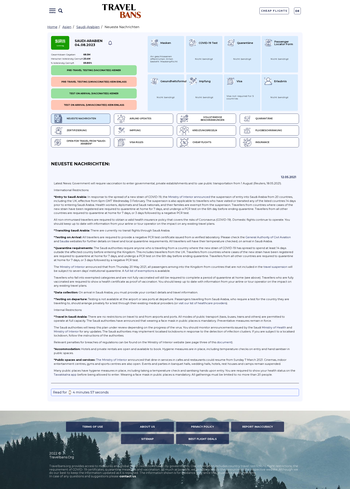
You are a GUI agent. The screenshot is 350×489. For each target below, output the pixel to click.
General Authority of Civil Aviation (268, 237)
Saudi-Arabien (88, 27)
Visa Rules (136, 142)
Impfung (135, 130)
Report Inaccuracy (257, 426)
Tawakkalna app (65, 374)
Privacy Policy (202, 426)
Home (52, 27)
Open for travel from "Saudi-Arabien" (86, 142)
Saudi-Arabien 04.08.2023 (88, 43)
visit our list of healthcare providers (202, 303)
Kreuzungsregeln (204, 130)
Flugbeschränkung (268, 130)
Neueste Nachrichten (81, 118)
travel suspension (275, 267)
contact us (127, 476)
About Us (147, 426)
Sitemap (147, 439)
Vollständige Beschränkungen (212, 118)
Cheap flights (201, 142)
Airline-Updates (140, 118)
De (297, 11)
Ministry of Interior (72, 267)
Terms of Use (92, 426)
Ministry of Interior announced (189, 197)
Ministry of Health (274, 327)
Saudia (64, 241)
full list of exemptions (139, 271)
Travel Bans (121, 11)
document (224, 342)
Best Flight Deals (202, 439)
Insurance (262, 142)
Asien (66, 27)
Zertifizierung (77, 130)
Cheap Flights (274, 10)
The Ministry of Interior (111, 359)
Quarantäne (264, 118)
